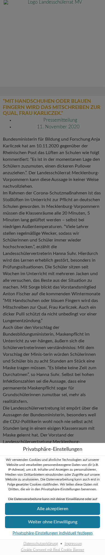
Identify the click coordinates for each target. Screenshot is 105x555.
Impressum (73, 543)
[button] (52, 509)
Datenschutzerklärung (41, 543)
